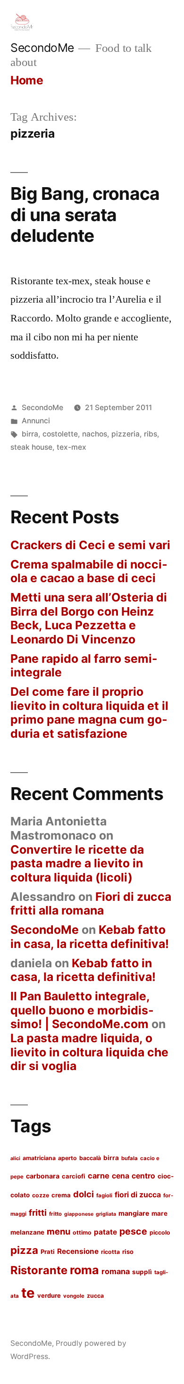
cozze (40, 1195)
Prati (48, 1251)
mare (159, 1213)
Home (26, 80)
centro (143, 1175)
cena (120, 1175)
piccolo (160, 1232)
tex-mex (71, 447)
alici (15, 1158)
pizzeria (125, 433)
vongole (73, 1296)
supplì (142, 1272)
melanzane (27, 1232)
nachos (94, 433)
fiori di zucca (138, 1194)
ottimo (82, 1232)
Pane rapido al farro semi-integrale (84, 665)
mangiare (133, 1213)
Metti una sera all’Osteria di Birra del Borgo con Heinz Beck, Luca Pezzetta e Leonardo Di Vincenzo (88, 618)
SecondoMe (42, 48)
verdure (49, 1295)
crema (61, 1195)
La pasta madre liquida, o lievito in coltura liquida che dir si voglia (89, 1052)
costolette (60, 433)
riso (128, 1251)
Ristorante (38, 1270)
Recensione (78, 1251)
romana (115, 1271)
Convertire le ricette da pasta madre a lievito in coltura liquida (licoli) (77, 863)
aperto (67, 1158)
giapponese (78, 1214)
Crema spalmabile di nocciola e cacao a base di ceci (88, 571)
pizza (24, 1250)
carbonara (42, 1176)
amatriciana (39, 1158)
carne (98, 1175)
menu (58, 1231)
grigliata (106, 1214)
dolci (83, 1194)
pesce (133, 1231)
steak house (31, 447)
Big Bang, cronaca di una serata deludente (84, 214)
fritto (55, 1214)
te (28, 1293)
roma (84, 1270)
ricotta (110, 1251)
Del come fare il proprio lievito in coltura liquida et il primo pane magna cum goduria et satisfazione (89, 712)
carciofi (73, 1176)
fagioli (104, 1195)
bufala (129, 1158)
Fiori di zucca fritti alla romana (90, 904)
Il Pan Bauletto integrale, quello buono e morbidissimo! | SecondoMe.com (82, 1010)
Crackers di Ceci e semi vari (90, 545)
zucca (95, 1295)
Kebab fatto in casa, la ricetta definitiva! (89, 937)
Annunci (36, 420)
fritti (38, 1212)
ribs (150, 433)
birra (30, 433)
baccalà (90, 1158)
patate (105, 1231)
